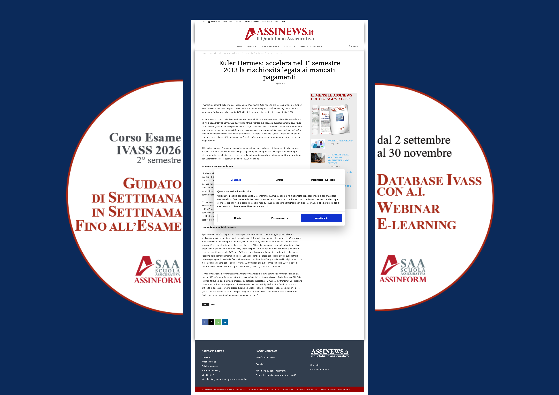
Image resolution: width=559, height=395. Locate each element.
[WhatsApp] (218, 322)
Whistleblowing (209, 361)
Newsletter (215, 21)
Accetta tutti (321, 218)
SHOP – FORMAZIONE (310, 46)
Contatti (238, 21)
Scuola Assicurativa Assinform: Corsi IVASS (276, 375)
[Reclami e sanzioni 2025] (318, 144)
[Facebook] (204, 22)
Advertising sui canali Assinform (271, 370)
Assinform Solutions (270, 21)
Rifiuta (237, 218)
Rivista (250, 46)
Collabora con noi (251, 21)
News (239, 46)
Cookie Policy (208, 374)
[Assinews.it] (279, 33)
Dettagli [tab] (280, 180)
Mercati (213, 53)
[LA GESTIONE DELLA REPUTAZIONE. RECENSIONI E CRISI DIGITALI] (318, 158)
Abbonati (314, 365)
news (213, 304)
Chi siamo (206, 357)
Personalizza (277, 218)
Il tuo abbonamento (319, 369)
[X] (211, 322)
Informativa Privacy (211, 370)
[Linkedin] (209, 22)
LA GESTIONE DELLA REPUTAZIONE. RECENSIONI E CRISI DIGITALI (338, 159)
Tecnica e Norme (268, 46)
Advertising (227, 21)
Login (283, 21)
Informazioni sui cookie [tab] (323, 180)
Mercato (288, 46)
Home (204, 53)
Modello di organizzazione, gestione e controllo (224, 379)
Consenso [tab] (236, 180)
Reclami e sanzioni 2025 (340, 140)
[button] (352, 46)
